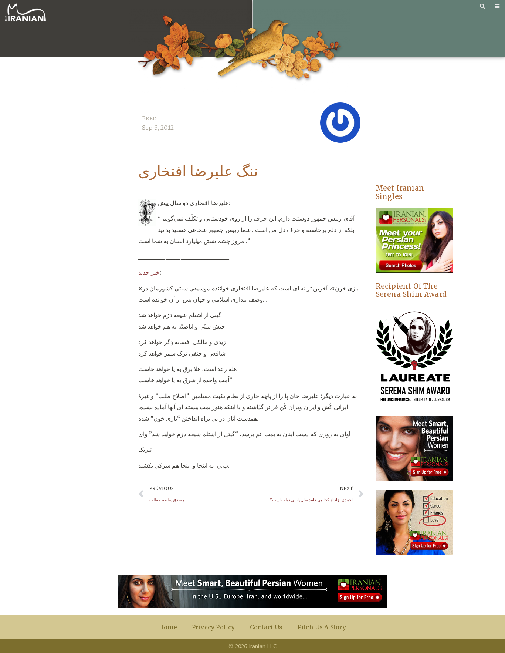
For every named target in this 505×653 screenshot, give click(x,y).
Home (168, 627)
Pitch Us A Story (322, 627)
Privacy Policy (213, 627)
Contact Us (266, 627)
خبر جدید (149, 272)
